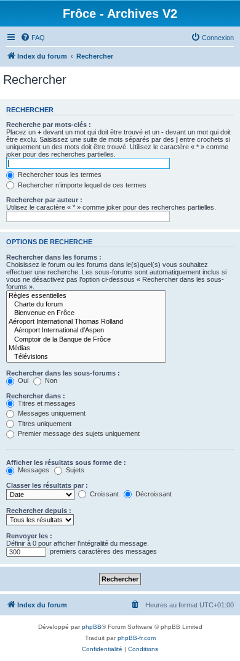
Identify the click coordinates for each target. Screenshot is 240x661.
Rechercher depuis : (38, 510)
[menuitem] (32, 37)
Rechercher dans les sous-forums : (63, 373)
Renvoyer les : (29, 536)
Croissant (103, 494)
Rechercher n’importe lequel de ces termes (81, 185)
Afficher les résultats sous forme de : (66, 462)
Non (50, 380)
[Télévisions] (86, 357)
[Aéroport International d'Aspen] (86, 330)
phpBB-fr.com (137, 637)
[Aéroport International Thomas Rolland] (86, 322)
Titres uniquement (43, 423)
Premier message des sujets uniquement (78, 433)
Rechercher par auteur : (44, 199)
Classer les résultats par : (47, 485)
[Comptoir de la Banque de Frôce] (86, 339)
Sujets (74, 470)
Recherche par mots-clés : (48, 124)
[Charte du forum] (86, 304)
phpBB (92, 626)
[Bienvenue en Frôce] (86, 313)
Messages (32, 470)
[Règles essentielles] (86, 296)
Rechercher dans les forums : (54, 257)
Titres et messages (46, 403)
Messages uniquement (51, 413)
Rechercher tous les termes (59, 174)
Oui (22, 380)
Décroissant (153, 494)
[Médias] (86, 348)
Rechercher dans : (35, 396)
